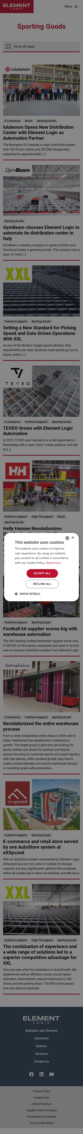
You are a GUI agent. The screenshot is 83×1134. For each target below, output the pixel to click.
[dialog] (41, 567)
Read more (53, 563)
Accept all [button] (42, 573)
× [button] (72, 537)
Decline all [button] (42, 584)
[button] (27, 593)
